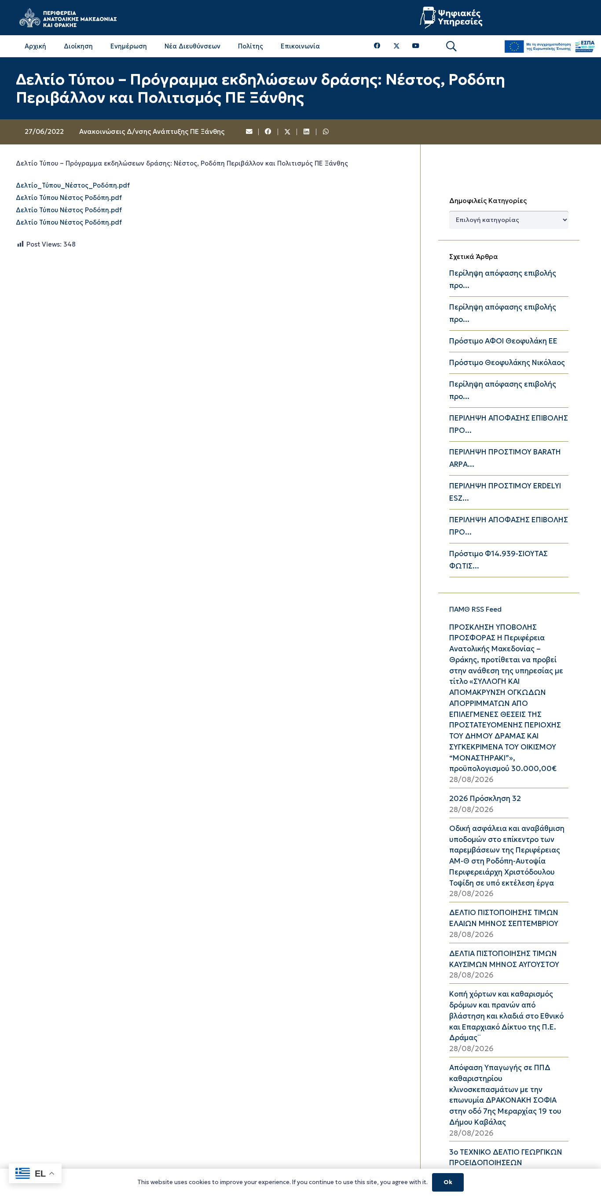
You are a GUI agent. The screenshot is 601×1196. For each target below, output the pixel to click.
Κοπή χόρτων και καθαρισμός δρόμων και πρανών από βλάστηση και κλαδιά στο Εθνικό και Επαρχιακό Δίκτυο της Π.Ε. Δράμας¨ (506, 1015)
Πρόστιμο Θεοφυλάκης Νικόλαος (507, 362)
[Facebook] (377, 46)
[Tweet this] (287, 132)
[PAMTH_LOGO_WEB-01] (68, 18)
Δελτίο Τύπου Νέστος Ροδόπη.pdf (69, 197)
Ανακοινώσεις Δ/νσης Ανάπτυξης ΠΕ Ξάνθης (151, 131)
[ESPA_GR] (549, 46)
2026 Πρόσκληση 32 (485, 798)
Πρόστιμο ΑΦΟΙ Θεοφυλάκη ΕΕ (503, 341)
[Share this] (268, 132)
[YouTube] (415, 46)
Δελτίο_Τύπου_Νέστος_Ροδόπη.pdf (73, 185)
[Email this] (249, 132)
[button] (451, 46)
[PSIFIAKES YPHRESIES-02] (452, 18)
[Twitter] (396, 46)
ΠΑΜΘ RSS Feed (475, 609)
